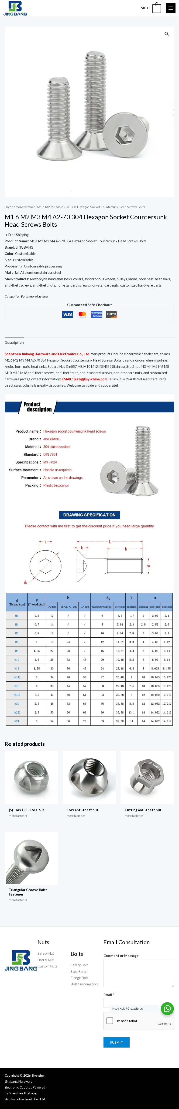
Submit (116, 1042)
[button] (166, 34)
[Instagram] (155, 1076)
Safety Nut (46, 953)
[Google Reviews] (162, 1076)
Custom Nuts (48, 966)
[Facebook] (134, 1076)
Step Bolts (78, 972)
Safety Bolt (79, 965)
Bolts (24, 296)
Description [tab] (14, 343)
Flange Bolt (79, 978)
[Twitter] (148, 1076)
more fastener (25, 207)
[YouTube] (141, 1076)
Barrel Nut (46, 960)
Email (108, 995)
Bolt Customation (84, 984)
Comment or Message (121, 956)
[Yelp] (169, 1076)
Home (9, 207)
